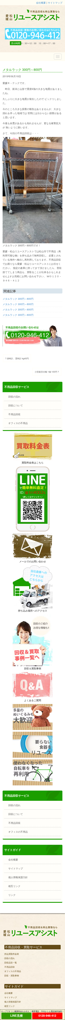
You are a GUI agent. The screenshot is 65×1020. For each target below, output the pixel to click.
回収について (15, 405)
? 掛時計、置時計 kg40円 (17, 358)
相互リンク (14, 886)
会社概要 (41, 2)
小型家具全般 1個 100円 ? (47, 371)
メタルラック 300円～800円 (18, 298)
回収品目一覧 (10, 962)
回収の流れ (14, 396)
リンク (12, 895)
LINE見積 (16, 1015)
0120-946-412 (47, 1015)
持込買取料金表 (11, 953)
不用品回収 (14, 414)
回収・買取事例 (11, 975)
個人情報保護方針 (18, 877)
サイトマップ (55, 2)
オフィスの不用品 (18, 423)
